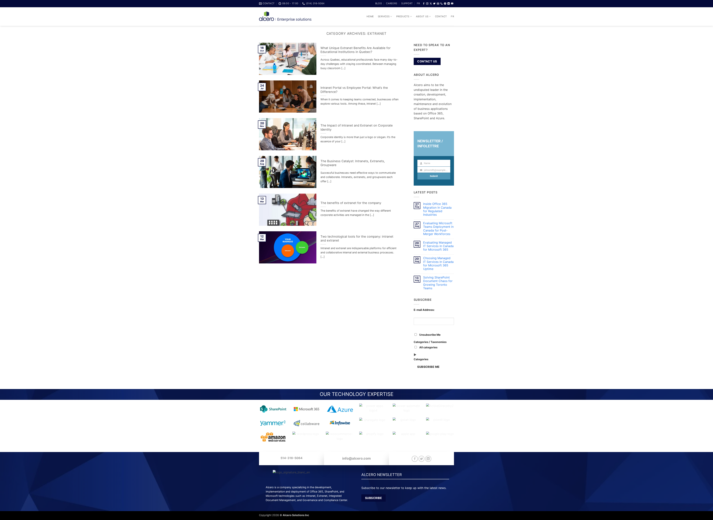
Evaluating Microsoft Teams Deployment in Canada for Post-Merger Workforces (438, 228)
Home (370, 16)
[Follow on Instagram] (427, 3)
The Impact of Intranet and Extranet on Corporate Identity (356, 127)
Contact (441, 16)
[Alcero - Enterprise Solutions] (287, 17)
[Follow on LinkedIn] (448, 3)
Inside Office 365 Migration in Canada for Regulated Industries (437, 209)
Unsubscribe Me (430, 334)
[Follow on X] (431, 3)
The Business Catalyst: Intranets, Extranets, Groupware (352, 163)
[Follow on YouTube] (452, 3)
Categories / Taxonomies (430, 342)
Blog (378, 3)
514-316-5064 (291, 458)
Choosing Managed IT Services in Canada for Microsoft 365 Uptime (438, 263)
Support (407, 3)
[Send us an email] (438, 3)
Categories (421, 359)
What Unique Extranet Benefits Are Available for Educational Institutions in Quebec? (355, 50)
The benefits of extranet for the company (350, 203)
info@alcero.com (356, 458)
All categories (428, 347)
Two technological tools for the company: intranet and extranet (356, 238)
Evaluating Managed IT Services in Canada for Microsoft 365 (438, 246)
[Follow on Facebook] (424, 3)
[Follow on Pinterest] (445, 3)
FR (418, 3)
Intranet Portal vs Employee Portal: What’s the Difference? (354, 90)
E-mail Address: (424, 309)
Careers (391, 3)
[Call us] (441, 3)
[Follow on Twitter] (434, 3)
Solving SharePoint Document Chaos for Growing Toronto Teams (437, 283)
